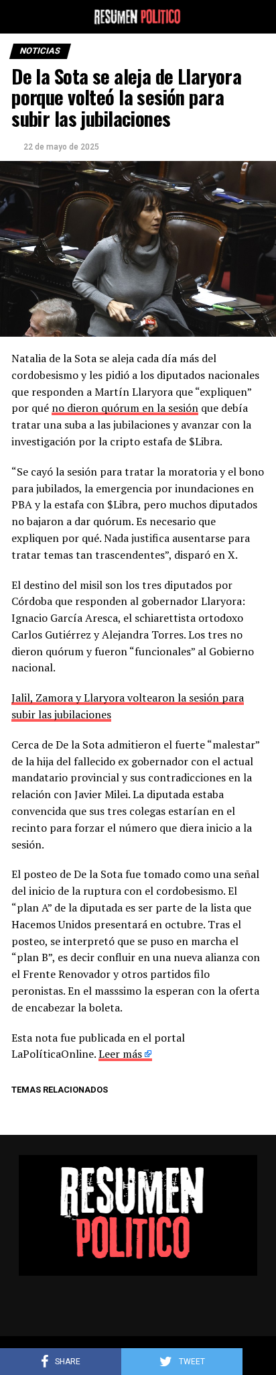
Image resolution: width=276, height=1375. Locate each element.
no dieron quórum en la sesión (125, 407)
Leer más (120, 1053)
